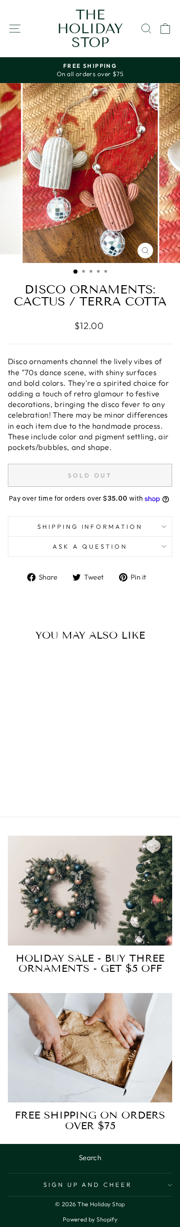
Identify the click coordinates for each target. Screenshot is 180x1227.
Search (90, 1157)
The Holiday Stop (90, 28)
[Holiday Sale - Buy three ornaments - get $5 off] (90, 890)
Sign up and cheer (87, 1184)
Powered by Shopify (90, 1219)
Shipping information (90, 526)
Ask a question (90, 546)
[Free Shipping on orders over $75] (90, 1047)
